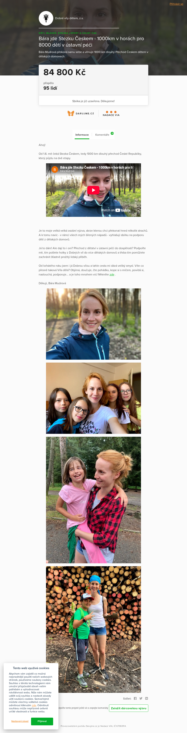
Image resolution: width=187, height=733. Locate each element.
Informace (82, 135)
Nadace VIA (106, 726)
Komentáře (104, 134)
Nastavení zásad (19, 721)
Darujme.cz (91, 726)
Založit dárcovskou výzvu (128, 708)
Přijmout (42, 721)
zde (112, 274)
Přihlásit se (176, 4)
